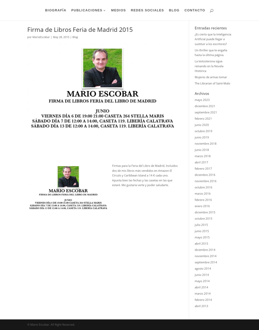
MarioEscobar (41, 37)
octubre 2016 (203, 187)
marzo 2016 (203, 193)
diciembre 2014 (205, 250)
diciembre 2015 (205, 212)
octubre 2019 (203, 131)
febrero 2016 (203, 200)
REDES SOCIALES (147, 10)
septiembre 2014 (206, 262)
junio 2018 (202, 150)
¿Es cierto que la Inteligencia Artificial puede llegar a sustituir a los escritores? (213, 39)
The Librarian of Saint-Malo (212, 83)
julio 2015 (201, 225)
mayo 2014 (202, 281)
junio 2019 (202, 137)
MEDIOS (118, 10)
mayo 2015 (202, 237)
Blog (75, 37)
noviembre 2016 (206, 181)
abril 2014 (201, 287)
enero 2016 (202, 206)
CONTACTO (194, 10)
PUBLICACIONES (86, 10)
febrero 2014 (203, 300)
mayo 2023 (202, 100)
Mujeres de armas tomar (211, 77)
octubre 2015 (203, 218)
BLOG (174, 10)
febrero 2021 (203, 118)
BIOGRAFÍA (55, 10)
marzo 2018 (203, 156)
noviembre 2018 (206, 143)
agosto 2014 (203, 268)
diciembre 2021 (205, 106)
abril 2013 (201, 306)
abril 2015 (201, 243)
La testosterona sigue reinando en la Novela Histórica (209, 66)
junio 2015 (202, 231)
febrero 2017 (203, 168)
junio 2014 (202, 275)
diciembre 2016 (205, 175)
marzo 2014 (203, 293)
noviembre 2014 (206, 256)
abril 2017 (201, 162)
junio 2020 (202, 125)
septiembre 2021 (206, 112)
